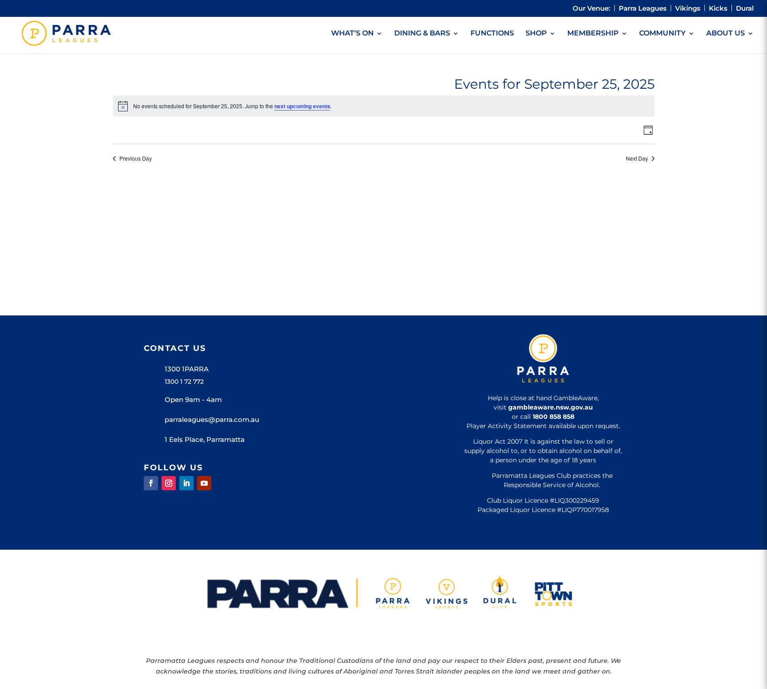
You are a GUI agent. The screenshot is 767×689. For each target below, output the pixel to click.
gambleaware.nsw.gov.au (550, 407)
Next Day (637, 158)
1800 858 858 (553, 417)
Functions (492, 33)
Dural (745, 8)
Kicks (718, 8)
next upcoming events (302, 106)
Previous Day (135, 158)
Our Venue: (591, 8)
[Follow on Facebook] (151, 483)
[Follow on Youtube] (204, 483)
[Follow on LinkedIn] (186, 483)
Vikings (687, 8)
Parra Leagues (643, 8)
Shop (536, 33)
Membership (593, 33)
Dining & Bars (422, 33)
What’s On (352, 33)
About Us (725, 33)
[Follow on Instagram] (169, 483)
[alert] (384, 106)
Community (662, 33)
